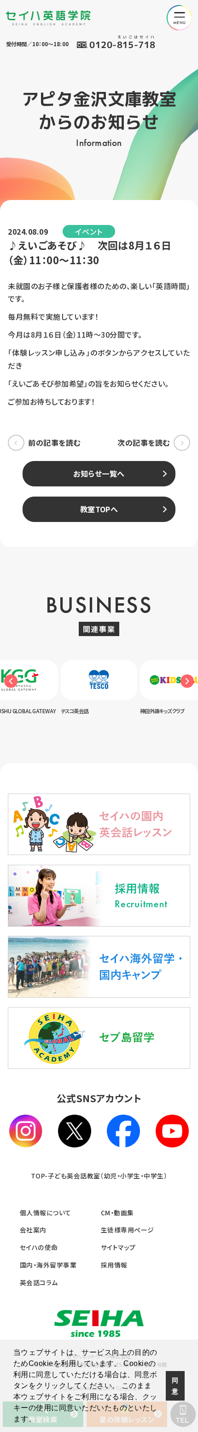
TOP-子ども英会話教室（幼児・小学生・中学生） (99, 1175)
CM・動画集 (117, 1212)
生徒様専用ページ (127, 1229)
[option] (105, 687)
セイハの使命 (39, 1247)
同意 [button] (175, 1386)
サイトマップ (118, 1247)
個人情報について (45, 1212)
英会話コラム (39, 1282)
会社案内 (33, 1229)
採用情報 (114, 1264)
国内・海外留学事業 (48, 1264)
